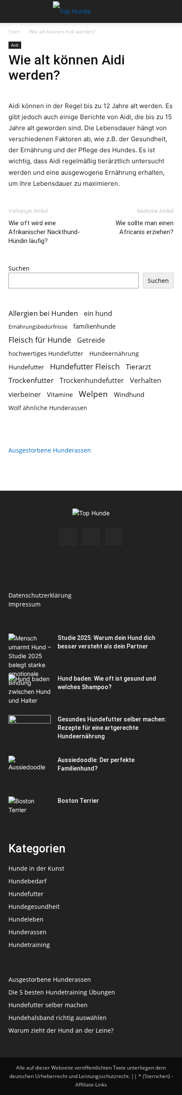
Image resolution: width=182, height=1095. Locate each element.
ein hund (98, 313)
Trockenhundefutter (92, 380)
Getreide (91, 340)
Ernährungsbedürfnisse (37, 326)
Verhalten (145, 380)
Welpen (93, 393)
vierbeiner (24, 394)
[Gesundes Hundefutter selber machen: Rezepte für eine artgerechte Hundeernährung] (29, 730)
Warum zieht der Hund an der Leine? (60, 1030)
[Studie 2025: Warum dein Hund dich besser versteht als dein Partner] (29, 669)
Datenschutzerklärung (40, 595)
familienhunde (94, 326)
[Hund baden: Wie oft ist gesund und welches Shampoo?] (29, 689)
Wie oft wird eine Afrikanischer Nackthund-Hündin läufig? (44, 232)
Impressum (24, 604)
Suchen (19, 268)
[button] (14, 11)
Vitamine (60, 394)
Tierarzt (138, 366)
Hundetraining (29, 945)
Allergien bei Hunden (43, 313)
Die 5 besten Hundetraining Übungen (61, 992)
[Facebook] (68, 536)
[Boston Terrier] (29, 811)
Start (14, 31)
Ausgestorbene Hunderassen (49, 450)
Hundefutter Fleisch (85, 366)
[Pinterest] (113, 536)
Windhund (129, 394)
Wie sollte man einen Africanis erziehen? (145, 227)
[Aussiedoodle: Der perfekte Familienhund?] (29, 770)
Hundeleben (26, 919)
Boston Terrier (78, 800)
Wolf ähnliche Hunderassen (47, 408)
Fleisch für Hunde (39, 339)
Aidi (15, 45)
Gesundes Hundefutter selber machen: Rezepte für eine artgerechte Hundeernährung (112, 728)
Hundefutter (26, 367)
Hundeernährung (114, 353)
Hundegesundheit (34, 906)
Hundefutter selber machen (48, 1005)
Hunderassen (27, 932)
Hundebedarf (27, 881)
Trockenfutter (31, 380)
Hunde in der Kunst (36, 868)
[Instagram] (91, 536)
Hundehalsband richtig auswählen (57, 1018)
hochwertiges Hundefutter (45, 353)
